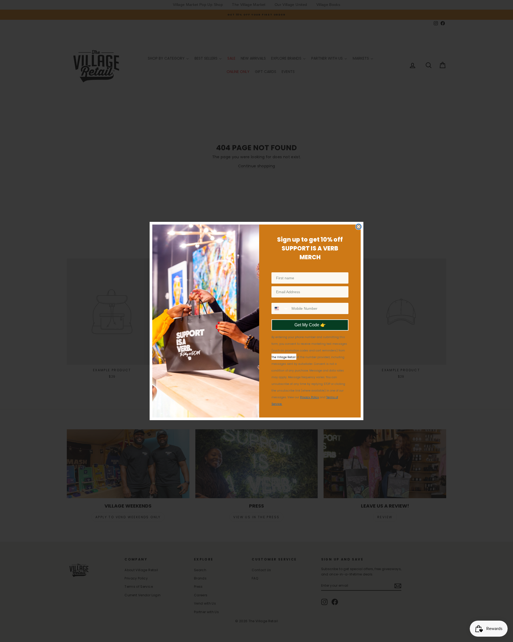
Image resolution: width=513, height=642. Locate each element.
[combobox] (280, 308)
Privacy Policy (309, 397)
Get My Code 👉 (310, 325)
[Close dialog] (358, 226)
